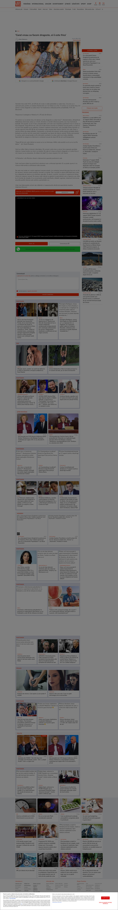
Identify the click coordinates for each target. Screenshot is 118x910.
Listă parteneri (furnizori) (56, 902)
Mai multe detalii (12, 898)
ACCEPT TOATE (105, 898)
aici (21, 903)
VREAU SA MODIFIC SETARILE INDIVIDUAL (105, 903)
